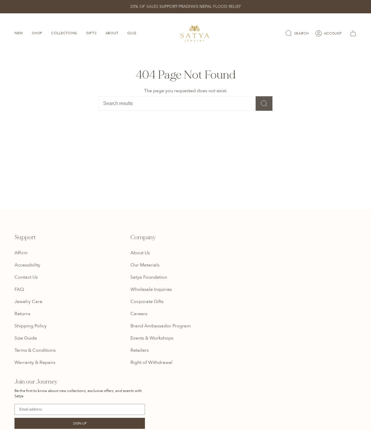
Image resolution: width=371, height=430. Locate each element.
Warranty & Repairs (34, 362)
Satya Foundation (148, 277)
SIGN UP (80, 423)
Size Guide (25, 338)
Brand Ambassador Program (160, 326)
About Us (140, 253)
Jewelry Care (28, 301)
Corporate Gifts (146, 301)
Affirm (21, 253)
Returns (22, 314)
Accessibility (27, 265)
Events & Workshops (151, 338)
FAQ (19, 289)
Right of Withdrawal (151, 362)
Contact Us (26, 277)
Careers (138, 314)
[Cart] (352, 33)
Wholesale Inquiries (151, 289)
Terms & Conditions (35, 350)
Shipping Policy (30, 326)
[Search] (264, 103)
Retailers (139, 350)
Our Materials (144, 265)
